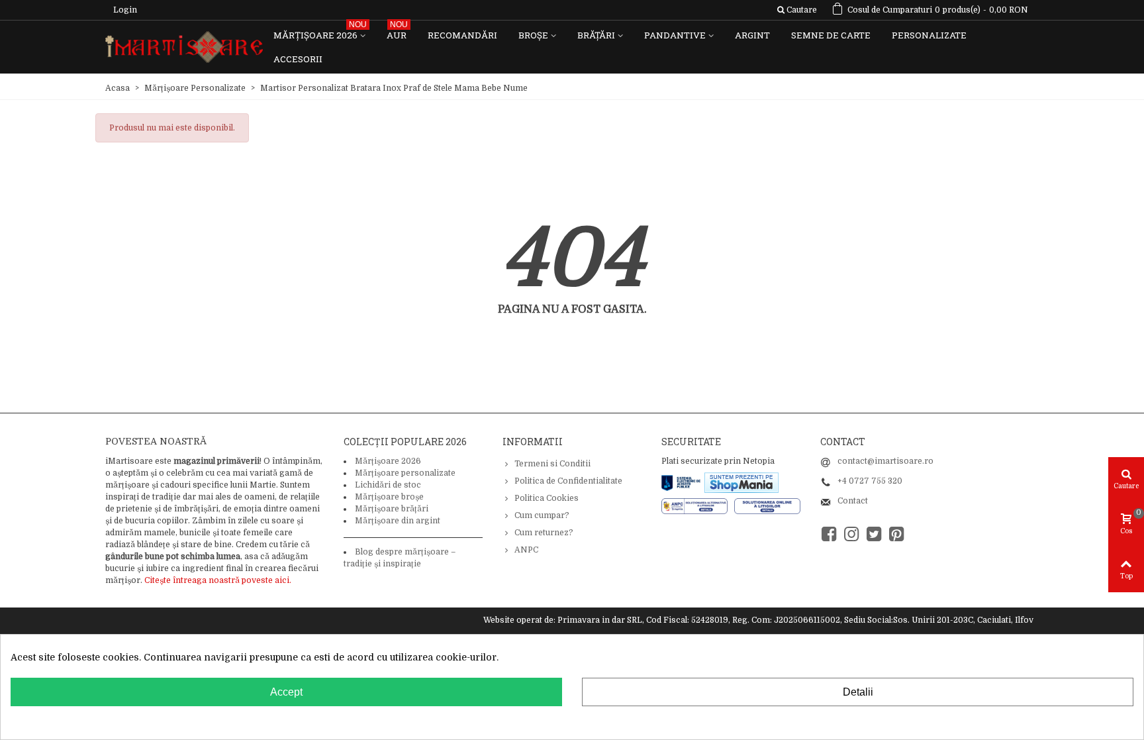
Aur (397, 32)
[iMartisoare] (184, 47)
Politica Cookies (546, 498)
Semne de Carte (831, 35)
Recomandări (462, 35)
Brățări (596, 35)
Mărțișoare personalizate (405, 473)
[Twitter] (873, 534)
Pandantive (675, 35)
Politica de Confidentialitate (568, 481)
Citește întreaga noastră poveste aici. (217, 580)
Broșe (533, 35)
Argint (752, 35)
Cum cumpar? (541, 515)
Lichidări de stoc (388, 485)
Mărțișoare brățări (391, 508)
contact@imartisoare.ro (885, 461)
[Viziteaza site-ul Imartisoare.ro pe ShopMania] (741, 481)
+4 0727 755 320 (869, 481)
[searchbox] (797, 10)
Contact (852, 500)
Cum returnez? (543, 532)
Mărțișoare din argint (397, 520)
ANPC (526, 550)
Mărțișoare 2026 (320, 32)
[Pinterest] (896, 534)
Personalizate (929, 35)
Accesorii (297, 59)
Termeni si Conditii (552, 463)
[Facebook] (828, 534)
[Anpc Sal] (697, 505)
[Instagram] (851, 534)
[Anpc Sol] (767, 505)
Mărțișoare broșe (389, 497)
